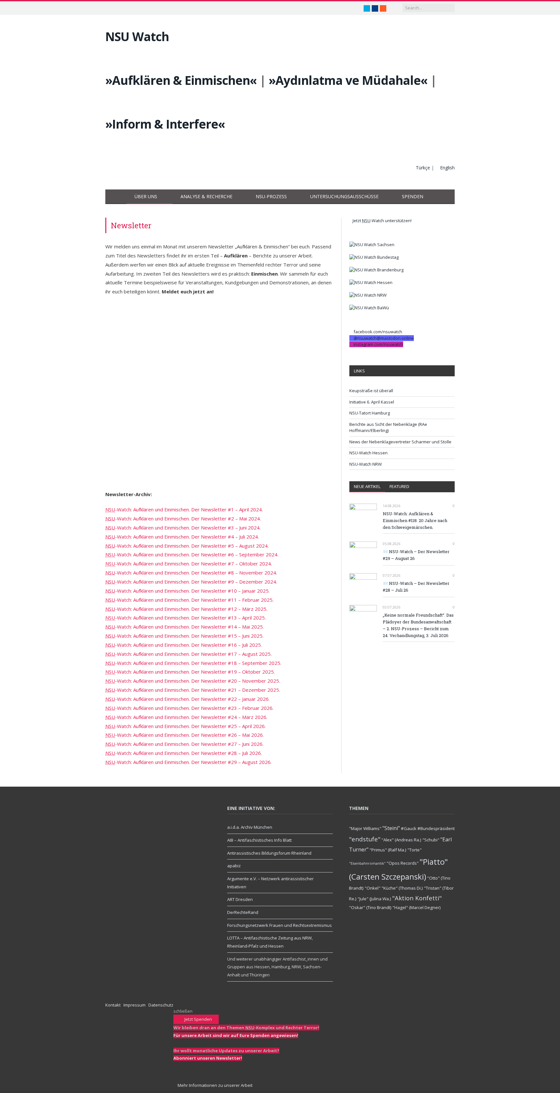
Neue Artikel (367, 486)
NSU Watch (137, 36)
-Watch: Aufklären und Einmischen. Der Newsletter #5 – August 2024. (187, 545)
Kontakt (113, 1005)
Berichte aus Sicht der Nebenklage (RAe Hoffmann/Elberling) (388, 427)
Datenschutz (160, 1005)
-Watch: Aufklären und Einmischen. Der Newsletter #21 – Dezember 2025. (192, 690)
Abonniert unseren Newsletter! (207, 1058)
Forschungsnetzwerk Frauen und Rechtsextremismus (279, 925)
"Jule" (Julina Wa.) (374, 899)
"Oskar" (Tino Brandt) (370, 907)
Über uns (145, 196)
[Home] (115, 196)
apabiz (234, 866)
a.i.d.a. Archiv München (249, 827)
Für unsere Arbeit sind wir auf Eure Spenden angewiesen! (235, 1035)
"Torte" (414, 850)
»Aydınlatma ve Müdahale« (348, 80)
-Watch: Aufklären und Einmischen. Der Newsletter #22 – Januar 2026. (187, 699)
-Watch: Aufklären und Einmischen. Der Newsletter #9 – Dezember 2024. (191, 581)
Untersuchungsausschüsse (344, 196)
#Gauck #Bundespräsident (428, 828)
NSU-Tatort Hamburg (369, 413)
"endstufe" (364, 839)
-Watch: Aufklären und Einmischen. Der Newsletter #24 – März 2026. (186, 717)
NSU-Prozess (271, 196)
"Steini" (391, 828)
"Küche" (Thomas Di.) (402, 888)
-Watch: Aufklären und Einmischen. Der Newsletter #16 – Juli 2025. (183, 645)
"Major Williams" (365, 828)
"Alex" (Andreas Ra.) (401, 840)
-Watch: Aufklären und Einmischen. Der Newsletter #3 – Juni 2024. (183, 527)
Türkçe (423, 168)
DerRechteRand (242, 912)
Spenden (412, 196)
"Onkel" (372, 888)
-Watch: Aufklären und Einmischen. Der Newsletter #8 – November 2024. (191, 572)
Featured (399, 486)
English (447, 168)
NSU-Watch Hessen (368, 453)
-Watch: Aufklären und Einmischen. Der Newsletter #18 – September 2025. (193, 663)
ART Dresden (240, 899)
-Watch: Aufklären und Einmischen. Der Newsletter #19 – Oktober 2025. (190, 671)
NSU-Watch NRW (365, 464)
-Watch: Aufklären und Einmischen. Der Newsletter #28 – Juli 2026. (183, 753)
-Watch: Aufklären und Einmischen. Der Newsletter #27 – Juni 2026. (184, 744)
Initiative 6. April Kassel (371, 402)
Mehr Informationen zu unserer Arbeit (214, 1085)
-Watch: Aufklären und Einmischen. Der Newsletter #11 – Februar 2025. (189, 600)
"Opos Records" (403, 863)
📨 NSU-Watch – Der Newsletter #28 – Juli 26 (416, 586)
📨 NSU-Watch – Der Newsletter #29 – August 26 (416, 555)
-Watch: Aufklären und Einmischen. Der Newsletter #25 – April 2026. (185, 726)
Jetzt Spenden (197, 1019)
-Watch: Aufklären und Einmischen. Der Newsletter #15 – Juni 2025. (184, 635)
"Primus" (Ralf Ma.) (387, 850)
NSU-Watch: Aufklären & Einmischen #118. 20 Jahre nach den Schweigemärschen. (415, 520)
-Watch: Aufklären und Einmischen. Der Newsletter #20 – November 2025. (192, 680)
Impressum (134, 1005)
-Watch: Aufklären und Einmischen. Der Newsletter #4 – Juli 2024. (182, 536)
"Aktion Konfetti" (417, 898)
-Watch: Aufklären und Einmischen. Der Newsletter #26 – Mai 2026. (184, 735)
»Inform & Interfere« (165, 124)
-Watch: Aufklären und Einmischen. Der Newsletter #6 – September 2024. (191, 554)
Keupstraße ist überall (371, 390)
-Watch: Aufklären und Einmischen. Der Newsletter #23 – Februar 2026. (189, 708)
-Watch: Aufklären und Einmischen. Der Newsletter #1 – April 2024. (184, 509)
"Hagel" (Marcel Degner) (416, 907)
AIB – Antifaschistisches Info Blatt (259, 840)
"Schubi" (430, 840)
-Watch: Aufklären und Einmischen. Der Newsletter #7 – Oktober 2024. (188, 563)
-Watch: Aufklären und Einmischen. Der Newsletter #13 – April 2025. (185, 617)
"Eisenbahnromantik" (367, 863)
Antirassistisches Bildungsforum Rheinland (269, 853)
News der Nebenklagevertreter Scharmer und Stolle (400, 442)
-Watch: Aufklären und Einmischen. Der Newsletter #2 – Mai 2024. (183, 518)
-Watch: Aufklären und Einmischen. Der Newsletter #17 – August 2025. (188, 654)
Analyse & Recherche (206, 196)
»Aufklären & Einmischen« (181, 80)
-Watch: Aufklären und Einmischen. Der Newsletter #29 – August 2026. (188, 762)
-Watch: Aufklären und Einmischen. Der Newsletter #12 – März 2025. (186, 609)
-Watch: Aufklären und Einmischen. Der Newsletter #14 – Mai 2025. (184, 626)
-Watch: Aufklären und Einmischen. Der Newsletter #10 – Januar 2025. (187, 590)
